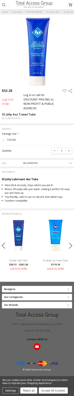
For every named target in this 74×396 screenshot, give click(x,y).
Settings (10, 390)
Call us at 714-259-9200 (37, 330)
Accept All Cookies (53, 390)
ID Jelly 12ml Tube (18, 260)
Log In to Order (8, 102)
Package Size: (10, 133)
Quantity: (7, 150)
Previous (3, 245)
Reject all (29, 390)
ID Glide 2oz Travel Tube (55, 260)
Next (70, 245)
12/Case (11, 139)
